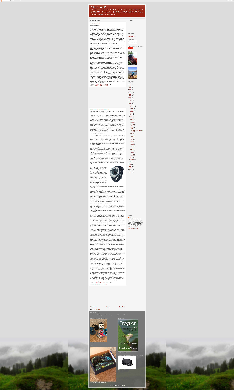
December (132, 105)
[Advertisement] (107, 97)
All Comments (132, 42)
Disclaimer (107, 17)
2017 (130, 97)
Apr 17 (132, 139)
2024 (130, 86)
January (132, 161)
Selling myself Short (95, 23)
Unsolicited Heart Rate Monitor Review (99, 109)
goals (104, 85)
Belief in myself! (98, 7)
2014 (130, 102)
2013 (130, 103)
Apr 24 (132, 125)
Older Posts (122, 306)
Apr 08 (132, 149)
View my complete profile (133, 228)
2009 (130, 167)
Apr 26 (132, 122)
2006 (130, 172)
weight (107, 85)
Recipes (112, 17)
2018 (130, 95)
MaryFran (131, 217)
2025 (130, 84)
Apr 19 (132, 136)
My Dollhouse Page (131, 36)
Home (91, 17)
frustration (101, 85)
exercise (96, 85)
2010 (130, 166)
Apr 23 (132, 127)
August (131, 111)
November (132, 106)
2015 (130, 100)
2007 (130, 171)
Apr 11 (132, 144)
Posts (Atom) (97, 309)
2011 (130, 164)
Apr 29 (132, 119)
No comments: (106, 282)
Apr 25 (132, 124)
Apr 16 (132, 141)
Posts (130, 40)
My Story (101, 17)
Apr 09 (132, 147)
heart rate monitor (100, 284)
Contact (95, 17)
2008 (130, 169)
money (105, 284)
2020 (130, 92)
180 (93, 85)
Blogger (123, 385)
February (132, 159)
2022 (130, 89)
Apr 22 (132, 133)
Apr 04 (132, 152)
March (131, 157)
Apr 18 (132, 138)
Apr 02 (132, 154)
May (131, 116)
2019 (130, 94)
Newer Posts (93, 306)
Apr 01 (132, 155)
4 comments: (106, 84)
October (132, 108)
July (131, 113)
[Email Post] (110, 84)
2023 (130, 87)
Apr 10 (132, 146)
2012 (130, 163)
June (131, 114)
